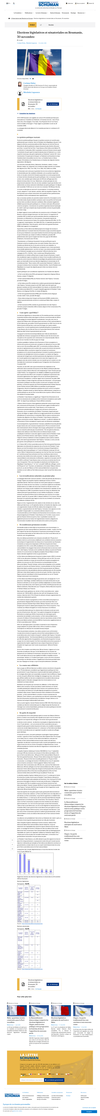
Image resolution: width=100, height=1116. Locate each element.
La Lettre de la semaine (57, 1095)
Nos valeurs (25, 1097)
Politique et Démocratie (43, 1095)
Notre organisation (27, 1099)
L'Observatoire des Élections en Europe (22, 18)
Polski (71, 1074)
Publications (40, 1092)
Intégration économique (43, 1097)
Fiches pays (84, 1095)
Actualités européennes (57, 1092)
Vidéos (82, 1099)
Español (62, 1074)
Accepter (89, 1111)
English (43, 1074)
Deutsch (53, 1074)
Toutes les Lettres (56, 1097)
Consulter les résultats (27, 113)
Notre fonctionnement (28, 1095)
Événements (65, 13)
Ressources (81, 13)
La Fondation (25, 1092)
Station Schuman (55, 13)
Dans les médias (85, 1097)
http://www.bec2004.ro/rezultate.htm (32, 923)
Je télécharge (54, 104)
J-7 (41, 25)
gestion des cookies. (17, 1111)
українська (27, 1075)
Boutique (73, 13)
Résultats (51, 25)
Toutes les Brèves (56, 1099)
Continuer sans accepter (89, 1107)
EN (33, 78)
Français (34, 1074)
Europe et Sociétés (41, 1099)
